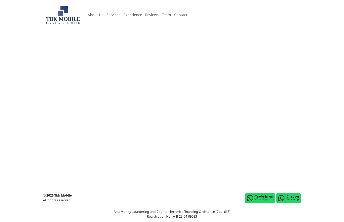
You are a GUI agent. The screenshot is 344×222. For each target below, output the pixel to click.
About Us (95, 14)
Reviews (152, 14)
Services (113, 14)
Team (166, 14)
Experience (132, 14)
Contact (180, 14)
